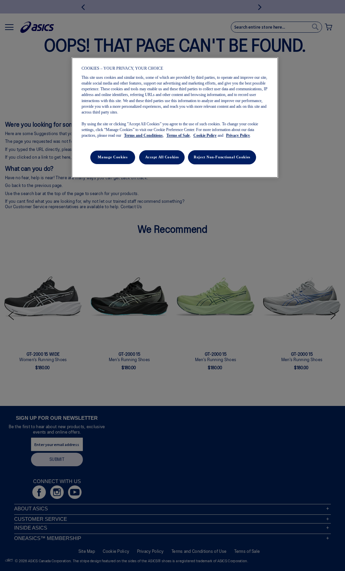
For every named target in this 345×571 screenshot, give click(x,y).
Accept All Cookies (162, 157)
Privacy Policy (238, 135)
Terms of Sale (178, 135)
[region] (174, 117)
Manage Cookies (112, 157)
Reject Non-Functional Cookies (222, 157)
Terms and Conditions (143, 135)
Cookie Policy (205, 135)
